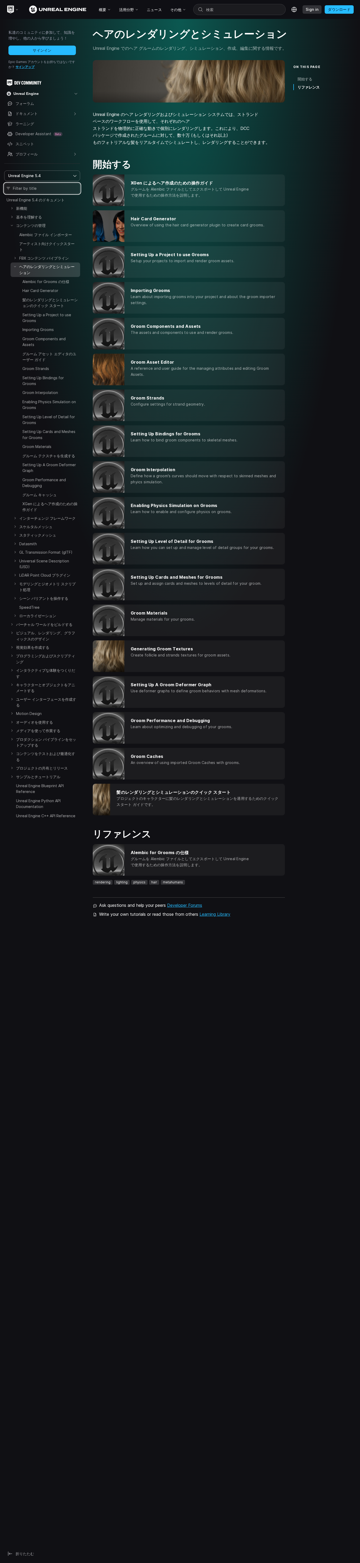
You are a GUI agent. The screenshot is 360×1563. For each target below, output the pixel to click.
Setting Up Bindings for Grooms (43, 381)
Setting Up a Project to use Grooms (46, 318)
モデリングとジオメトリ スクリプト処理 (47, 587)
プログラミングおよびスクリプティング (45, 659)
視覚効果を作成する (32, 647)
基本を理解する (29, 217)
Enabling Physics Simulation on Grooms (49, 405)
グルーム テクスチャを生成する (48, 456)
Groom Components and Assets (44, 342)
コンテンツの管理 (31, 225)
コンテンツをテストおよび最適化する (45, 756)
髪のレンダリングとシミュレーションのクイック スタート (50, 303)
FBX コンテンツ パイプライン (44, 258)
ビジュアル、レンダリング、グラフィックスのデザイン (45, 636)
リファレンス (309, 87)
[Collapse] (12, 225)
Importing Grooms (38, 329)
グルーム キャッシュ (39, 495)
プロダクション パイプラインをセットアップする (46, 742)
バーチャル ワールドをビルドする (44, 624)
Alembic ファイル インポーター (45, 234)
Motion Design (29, 713)
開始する (305, 79)
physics (139, 882)
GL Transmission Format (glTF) (45, 552)
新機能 (21, 208)
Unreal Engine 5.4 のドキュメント (36, 200)
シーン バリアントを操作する (43, 598)
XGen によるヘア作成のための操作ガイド (49, 506)
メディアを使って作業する (38, 730)
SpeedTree (29, 607)
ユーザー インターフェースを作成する (46, 702)
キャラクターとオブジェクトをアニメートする (45, 688)
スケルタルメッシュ (35, 526)
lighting (122, 882)
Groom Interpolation (40, 392)
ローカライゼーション (37, 615)
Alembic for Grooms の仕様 (45, 281)
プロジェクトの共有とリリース (42, 768)
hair (154, 882)
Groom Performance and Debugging (44, 483)
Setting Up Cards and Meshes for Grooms (48, 434)
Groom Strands (35, 368)
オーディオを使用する (34, 722)
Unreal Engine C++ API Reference (45, 816)
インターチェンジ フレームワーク (47, 518)
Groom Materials (36, 446)
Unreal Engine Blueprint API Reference (40, 788)
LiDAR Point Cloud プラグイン (44, 575)
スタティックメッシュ (37, 535)
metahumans (173, 882)
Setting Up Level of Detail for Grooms (48, 420)
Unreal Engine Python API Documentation (38, 803)
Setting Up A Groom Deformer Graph (49, 467)
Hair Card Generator (40, 290)
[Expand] (12, 208)
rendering (102, 882)
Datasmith (28, 544)
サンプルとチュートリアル (38, 777)
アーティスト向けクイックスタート (47, 246)
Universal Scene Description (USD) (44, 564)
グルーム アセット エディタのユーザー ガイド (49, 357)
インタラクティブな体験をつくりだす (45, 673)
